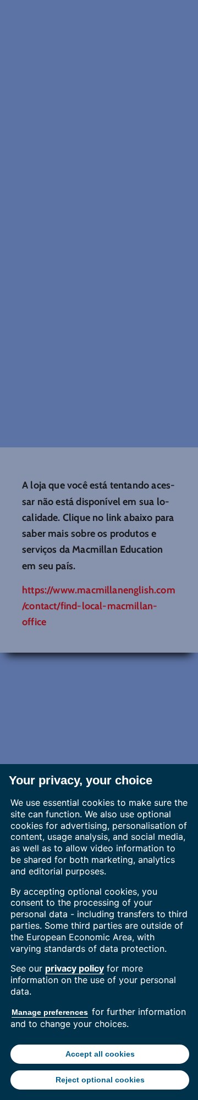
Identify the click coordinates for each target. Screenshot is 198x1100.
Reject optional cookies (100, 1079)
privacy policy (74, 968)
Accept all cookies (100, 1054)
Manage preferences (50, 1012)
